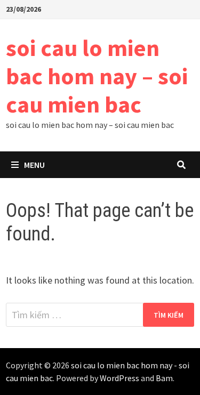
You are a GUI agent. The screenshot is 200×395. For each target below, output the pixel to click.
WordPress (119, 378)
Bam (164, 378)
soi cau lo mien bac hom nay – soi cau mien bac (97, 76)
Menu (34, 164)
